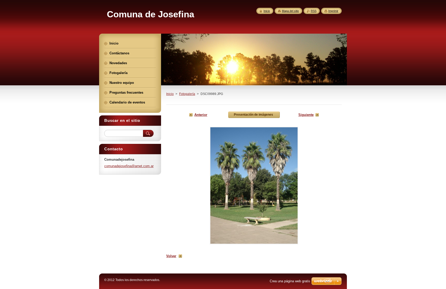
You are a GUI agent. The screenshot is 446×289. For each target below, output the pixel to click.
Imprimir (333, 10)
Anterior (200, 115)
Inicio (170, 93)
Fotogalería (187, 93)
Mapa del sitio (290, 10)
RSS (313, 10)
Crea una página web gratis (290, 281)
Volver (171, 256)
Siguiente (306, 115)
